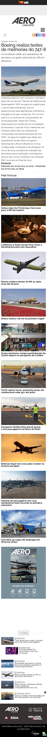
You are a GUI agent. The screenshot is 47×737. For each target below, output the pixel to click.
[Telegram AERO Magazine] (40, 35)
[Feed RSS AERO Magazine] (33, 35)
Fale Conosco (35, 726)
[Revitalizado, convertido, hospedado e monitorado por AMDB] (44, 734)
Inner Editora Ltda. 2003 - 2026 (15, 726)
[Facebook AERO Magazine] (37, 35)
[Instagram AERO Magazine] (43, 35)
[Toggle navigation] (5, 35)
